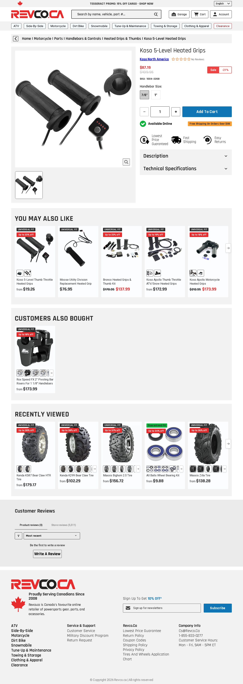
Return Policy (133, 635)
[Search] (156, 14)
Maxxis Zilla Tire (200, 475)
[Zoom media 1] (126, 162)
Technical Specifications (169, 168)
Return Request (79, 640)
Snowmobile (99, 26)
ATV (16, 26)
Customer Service (81, 631)
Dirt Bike (78, 26)
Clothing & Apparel (196, 26)
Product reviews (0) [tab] (31, 525)
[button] (181, 59)
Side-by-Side (34, 26)
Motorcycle (58, 26)
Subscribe (217, 608)
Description (155, 156)
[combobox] (114, 14)
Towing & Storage (165, 26)
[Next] (51, 373)
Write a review (47, 554)
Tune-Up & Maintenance (130, 26)
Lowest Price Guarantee (142, 631)
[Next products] (228, 248)
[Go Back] (15, 38)
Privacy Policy (133, 649)
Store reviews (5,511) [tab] (63, 525)
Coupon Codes (134, 640)
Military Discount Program (88, 635)
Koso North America (154, 59)
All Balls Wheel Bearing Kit (162, 475)
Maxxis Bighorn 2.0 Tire (117, 475)
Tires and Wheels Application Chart (146, 657)
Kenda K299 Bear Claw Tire (77, 475)
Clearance (222, 26)
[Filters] (18, 535)
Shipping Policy (135, 645)
